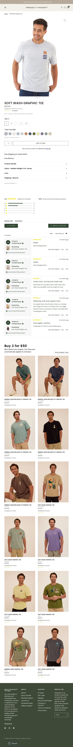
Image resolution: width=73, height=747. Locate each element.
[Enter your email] (67, 715)
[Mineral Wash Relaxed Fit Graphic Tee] (19, 376)
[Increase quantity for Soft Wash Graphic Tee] (10, 143)
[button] (19, 203)
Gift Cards (41, 695)
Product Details (10, 164)
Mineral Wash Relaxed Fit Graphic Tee (17, 400)
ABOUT (23, 689)
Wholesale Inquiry (27, 703)
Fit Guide (41, 693)
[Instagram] (11, 728)
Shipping (6, 108)
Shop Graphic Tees (62, 352)
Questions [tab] (18, 221)
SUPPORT (41, 689)
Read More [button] (8, 723)
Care (6, 173)
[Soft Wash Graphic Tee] (53, 481)
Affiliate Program (26, 706)
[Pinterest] (15, 728)
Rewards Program (27, 698)
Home (6, 14)
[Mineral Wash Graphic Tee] (19, 646)
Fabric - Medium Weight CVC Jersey (18, 168)
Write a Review (59, 226)
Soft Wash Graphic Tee (19, 249)
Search (23, 693)
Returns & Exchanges (45, 701)
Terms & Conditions (44, 708)
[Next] (39, 97)
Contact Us (25, 701)
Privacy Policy (42, 710)
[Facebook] (6, 728)
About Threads (26, 695)
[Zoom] (65, 20)
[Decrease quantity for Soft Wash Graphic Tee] (6, 143)
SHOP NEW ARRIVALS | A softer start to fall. (36, 2)
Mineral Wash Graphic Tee (13, 669)
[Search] (64, 7)
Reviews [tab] (8, 221)
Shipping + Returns (11, 178)
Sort (51, 233)
